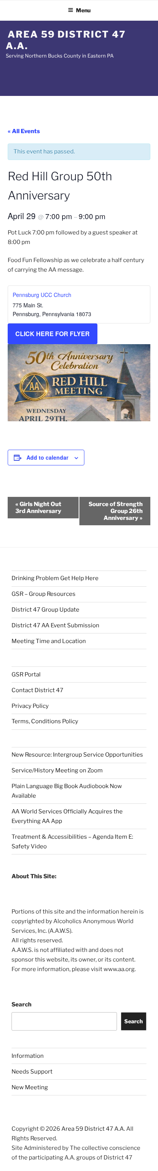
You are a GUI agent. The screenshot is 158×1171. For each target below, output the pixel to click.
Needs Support (32, 1071)
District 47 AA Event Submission (55, 625)
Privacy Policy (30, 706)
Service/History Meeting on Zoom (57, 770)
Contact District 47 (37, 690)
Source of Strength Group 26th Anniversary (116, 511)
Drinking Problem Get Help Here (55, 578)
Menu (83, 10)
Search (21, 1004)
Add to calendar (47, 457)
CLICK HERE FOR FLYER (52, 333)
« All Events (24, 131)
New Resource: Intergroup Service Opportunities (77, 754)
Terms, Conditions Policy (45, 721)
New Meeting (30, 1087)
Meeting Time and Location (49, 641)
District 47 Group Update (45, 609)
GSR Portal (26, 674)
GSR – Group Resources (44, 593)
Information (28, 1055)
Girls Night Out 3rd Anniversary (38, 508)
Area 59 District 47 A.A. (65, 40)
